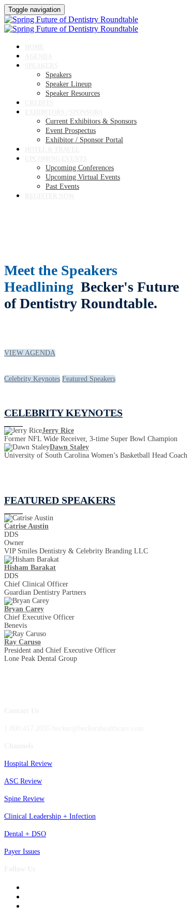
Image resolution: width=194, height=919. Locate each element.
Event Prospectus (71, 130)
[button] (29, 353)
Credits (39, 103)
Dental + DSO (25, 834)
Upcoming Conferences (80, 168)
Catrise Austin (26, 526)
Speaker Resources (73, 93)
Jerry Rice (58, 430)
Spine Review (24, 799)
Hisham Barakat (30, 567)
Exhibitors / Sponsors (63, 112)
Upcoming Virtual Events (83, 177)
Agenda (38, 56)
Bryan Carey (24, 609)
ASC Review (23, 781)
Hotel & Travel (52, 149)
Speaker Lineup (69, 84)
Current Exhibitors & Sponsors (91, 121)
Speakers (41, 65)
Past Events (62, 186)
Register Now (49, 196)
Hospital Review (28, 763)
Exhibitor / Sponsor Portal (84, 140)
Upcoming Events (56, 158)
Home (34, 47)
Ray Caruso (22, 642)
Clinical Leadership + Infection (50, 816)
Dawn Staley (69, 447)
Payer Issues (22, 851)
